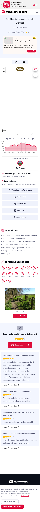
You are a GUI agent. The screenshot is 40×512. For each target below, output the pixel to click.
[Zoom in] (3, 68)
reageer (5, 385)
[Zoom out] (3, 71)
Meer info (31, 51)
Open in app (21, 217)
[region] (20, 100)
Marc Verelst (20, 168)
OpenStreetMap (21, 134)
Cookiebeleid (25, 496)
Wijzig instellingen (10, 502)
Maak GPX (21, 210)
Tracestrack (35, 134)
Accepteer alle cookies (13, 506)
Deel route (21, 204)
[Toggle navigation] (36, 12)
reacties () (15, 385)
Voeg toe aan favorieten (22, 190)
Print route (21, 197)
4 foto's (21, 316)
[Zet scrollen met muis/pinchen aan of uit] (35, 75)
